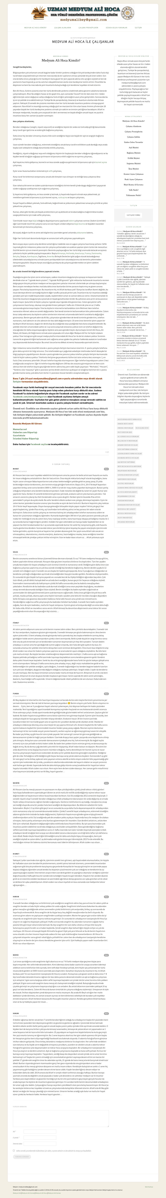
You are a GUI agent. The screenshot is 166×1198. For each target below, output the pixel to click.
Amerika (50, 256)
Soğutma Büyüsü (133, 163)
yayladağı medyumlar (126, 522)
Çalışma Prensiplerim (88, 28)
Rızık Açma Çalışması (134, 179)
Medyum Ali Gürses (60, 56)
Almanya (61, 253)
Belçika (16, 256)
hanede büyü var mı (125, 424)
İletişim (138, 28)
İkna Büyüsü (134, 168)
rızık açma (62, 197)
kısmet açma (101, 162)
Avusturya (79, 253)
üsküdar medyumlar (126, 500)
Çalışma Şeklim (133, 137)
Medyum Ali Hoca (41, 1193)
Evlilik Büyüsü (134, 158)
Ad (14, 1131)
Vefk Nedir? (134, 190)
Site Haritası (149, 1187)
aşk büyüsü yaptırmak (126, 462)
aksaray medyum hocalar (128, 445)
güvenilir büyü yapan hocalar (130, 454)
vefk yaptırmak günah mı (127, 449)
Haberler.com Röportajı (25, 432)
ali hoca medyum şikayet (127, 492)
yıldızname (81, 232)
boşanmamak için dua (126, 496)
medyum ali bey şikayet (127, 509)
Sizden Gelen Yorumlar (116, 28)
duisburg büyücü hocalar (128, 458)
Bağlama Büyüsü (133, 153)
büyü (35, 220)
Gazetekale (19, 435)
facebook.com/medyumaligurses (30, 396)
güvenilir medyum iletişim (128, 475)
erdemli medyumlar (125, 428)
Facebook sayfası (39, 444)
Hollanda (70, 253)
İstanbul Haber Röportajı (26, 438)
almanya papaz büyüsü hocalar (130, 488)
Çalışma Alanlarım (62, 28)
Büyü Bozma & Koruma (133, 184)
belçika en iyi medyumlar (127, 441)
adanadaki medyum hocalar (129, 505)
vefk (50, 171)
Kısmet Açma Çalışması (133, 174)
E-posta (16, 1138)
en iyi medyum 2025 (125, 432)
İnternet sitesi (17, 1144)
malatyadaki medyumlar (127, 471)
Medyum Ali (17, 1193)
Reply (106, 469)
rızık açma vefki (142, 428)
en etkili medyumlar (126, 483)
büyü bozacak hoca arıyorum (129, 466)
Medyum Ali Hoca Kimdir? (35, 28)
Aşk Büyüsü (134, 147)
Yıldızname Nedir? (133, 195)
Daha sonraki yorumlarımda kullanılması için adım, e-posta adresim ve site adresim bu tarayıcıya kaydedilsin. (53, 1151)
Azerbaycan (32, 256)
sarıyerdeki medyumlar (127, 479)
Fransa (88, 253)
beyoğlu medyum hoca (126, 513)
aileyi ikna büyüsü (125, 518)
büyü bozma (79, 223)
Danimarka (96, 253)
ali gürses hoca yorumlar (128, 436)
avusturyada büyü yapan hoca (129, 419)
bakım (71, 220)
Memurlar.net (20, 429)
